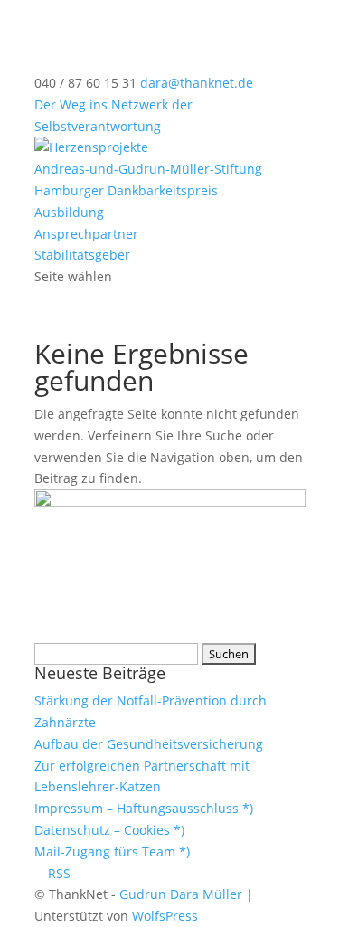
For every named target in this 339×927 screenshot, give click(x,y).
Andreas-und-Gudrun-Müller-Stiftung (148, 168)
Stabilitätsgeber (82, 254)
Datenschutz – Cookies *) (109, 829)
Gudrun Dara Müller (180, 894)
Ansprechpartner (86, 233)
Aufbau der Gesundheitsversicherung (148, 743)
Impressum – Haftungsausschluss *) (143, 808)
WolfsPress (165, 915)
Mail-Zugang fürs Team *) (112, 851)
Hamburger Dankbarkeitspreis (126, 190)
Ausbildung (69, 212)
